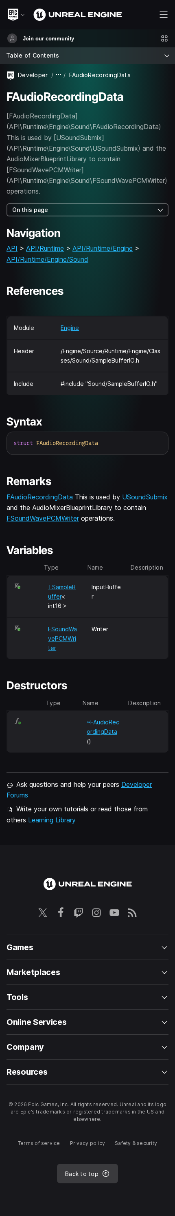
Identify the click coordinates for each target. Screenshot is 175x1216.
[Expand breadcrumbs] (59, 75)
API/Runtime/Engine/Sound (47, 259)
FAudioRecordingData (40, 497)
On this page (30, 209)
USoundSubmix (145, 497)
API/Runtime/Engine (102, 248)
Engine (70, 327)
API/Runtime (45, 248)
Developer (33, 74)
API (12, 248)
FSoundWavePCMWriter (43, 518)
